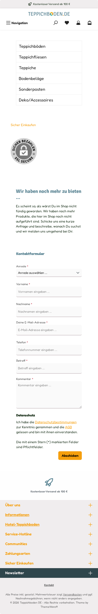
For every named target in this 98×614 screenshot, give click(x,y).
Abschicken (70, 456)
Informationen (17, 514)
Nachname (24, 304)
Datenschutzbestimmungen (56, 422)
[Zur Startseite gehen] (49, 13)
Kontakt (49, 584)
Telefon (22, 342)
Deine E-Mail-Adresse (32, 322)
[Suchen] (55, 23)
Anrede (22, 266)
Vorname (23, 284)
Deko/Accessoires (36, 99)
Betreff (22, 360)
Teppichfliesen (33, 56)
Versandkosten (72, 594)
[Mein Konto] (78, 23)
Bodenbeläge (31, 78)
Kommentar (24, 379)
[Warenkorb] (89, 23)
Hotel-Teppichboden (22, 524)
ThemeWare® (49, 606)
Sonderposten (32, 89)
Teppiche (27, 67)
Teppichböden (32, 46)
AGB (68, 427)
